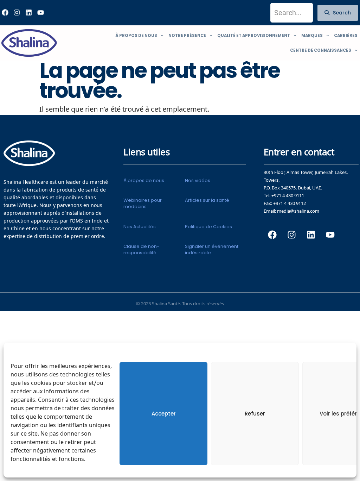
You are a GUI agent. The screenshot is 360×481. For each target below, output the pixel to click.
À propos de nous (136, 35)
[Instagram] (17, 12)
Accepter (164, 413)
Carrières (346, 35)
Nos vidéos (197, 180)
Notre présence (187, 35)
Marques (312, 35)
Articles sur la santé (207, 200)
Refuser (255, 413)
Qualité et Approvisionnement (253, 35)
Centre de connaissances (320, 50)
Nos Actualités (139, 226)
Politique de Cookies (208, 226)
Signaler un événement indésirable (211, 249)
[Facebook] (272, 234)
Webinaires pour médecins (142, 203)
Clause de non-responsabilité (141, 249)
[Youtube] (40, 12)
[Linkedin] (28, 12)
